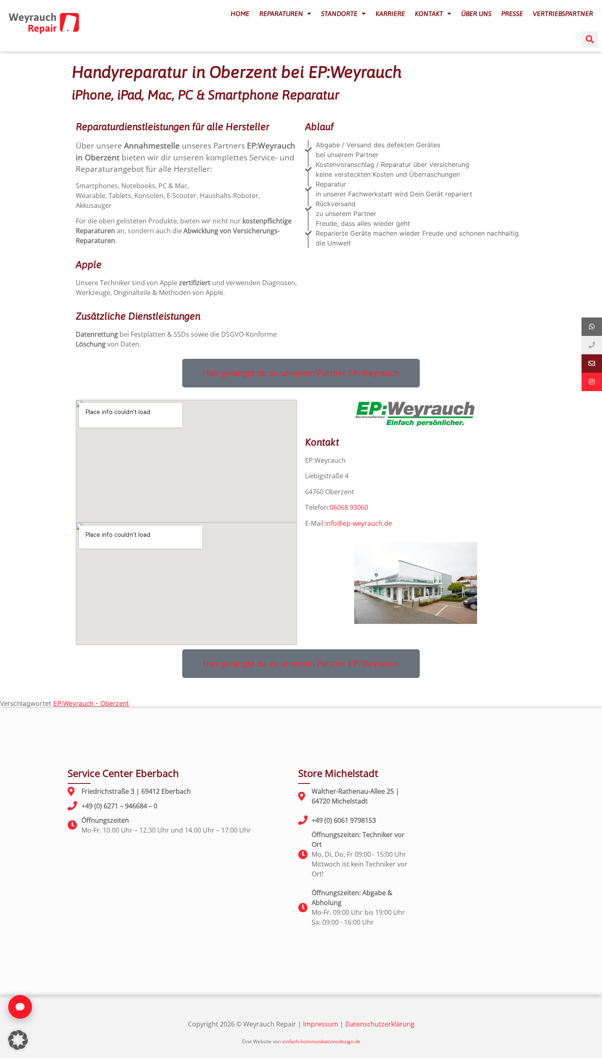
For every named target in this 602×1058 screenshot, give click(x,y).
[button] (590, 39)
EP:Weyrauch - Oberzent (91, 703)
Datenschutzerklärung (379, 1024)
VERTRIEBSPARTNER (563, 13)
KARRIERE (390, 13)
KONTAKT (429, 13)
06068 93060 (349, 507)
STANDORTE (339, 13)
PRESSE (512, 13)
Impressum (320, 1024)
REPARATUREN (281, 13)
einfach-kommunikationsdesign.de (321, 1041)
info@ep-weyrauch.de (358, 523)
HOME (240, 13)
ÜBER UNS (476, 13)
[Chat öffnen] (20, 1007)
